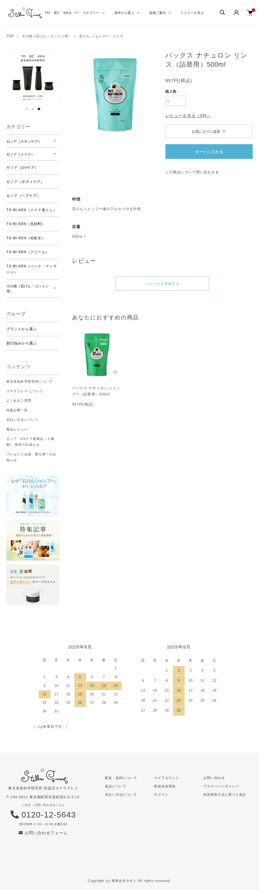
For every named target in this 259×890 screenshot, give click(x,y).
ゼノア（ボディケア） (25, 182)
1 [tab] (27, 109)
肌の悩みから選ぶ (21, 343)
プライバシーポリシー (221, 786)
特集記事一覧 (17, 410)
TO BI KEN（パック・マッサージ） (31, 269)
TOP (10, 36)
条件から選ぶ (124, 12)
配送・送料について (121, 778)
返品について (115, 786)
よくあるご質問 (18, 400)
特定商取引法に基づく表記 (224, 794)
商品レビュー (17, 429)
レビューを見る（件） (188, 116)
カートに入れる (209, 151)
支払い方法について (22, 420)
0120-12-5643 (47, 814)
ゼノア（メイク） (20, 154)
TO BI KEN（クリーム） (27, 252)
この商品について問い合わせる (192, 172)
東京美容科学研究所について (29, 381)
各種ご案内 (157, 12)
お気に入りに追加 (206, 131)
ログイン (161, 794)
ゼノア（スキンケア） (24, 141)
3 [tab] (39, 109)
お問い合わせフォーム (45, 833)
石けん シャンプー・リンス (101, 36)
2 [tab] (33, 109)
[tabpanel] (32, 77)
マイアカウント (166, 778)
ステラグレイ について (24, 391)
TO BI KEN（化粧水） (26, 238)
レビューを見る (192, 12)
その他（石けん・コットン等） (47, 36)
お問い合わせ (214, 778)
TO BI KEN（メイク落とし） (31, 210)
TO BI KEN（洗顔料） (26, 224)
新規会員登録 (165, 786)
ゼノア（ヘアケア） (23, 196)
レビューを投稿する (162, 284)
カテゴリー (91, 12)
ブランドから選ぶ (21, 329)
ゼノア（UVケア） (22, 167)
